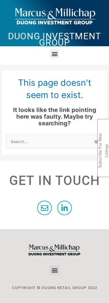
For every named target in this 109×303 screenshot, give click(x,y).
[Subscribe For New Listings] (103, 125)
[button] (54, 54)
